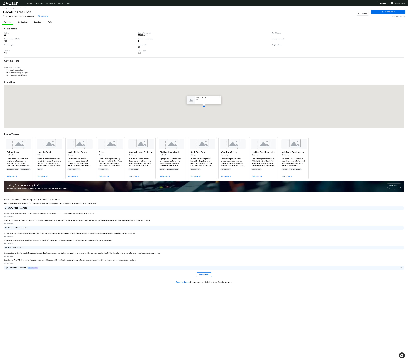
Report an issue (182, 282)
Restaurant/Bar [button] (103, 169)
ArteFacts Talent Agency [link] (293, 152)
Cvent (3, 8)
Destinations (50, 3)
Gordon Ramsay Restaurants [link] (141, 152)
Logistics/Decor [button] (25, 169)
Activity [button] (40, 169)
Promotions (39, 3)
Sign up (397, 3)
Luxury (69, 3)
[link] (18, 144)
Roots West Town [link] (198, 152)
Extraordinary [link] (13, 152)
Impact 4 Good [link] (44, 152)
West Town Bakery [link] (229, 152)
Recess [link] (102, 152)
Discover (61, 3)
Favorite (364, 13)
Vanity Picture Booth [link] (77, 152)
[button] (204, 106)
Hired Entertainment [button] (12, 169)
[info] (404, 16)
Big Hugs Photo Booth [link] (170, 152)
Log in (403, 3)
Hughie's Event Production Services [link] (263, 152)
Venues (29, 3)
